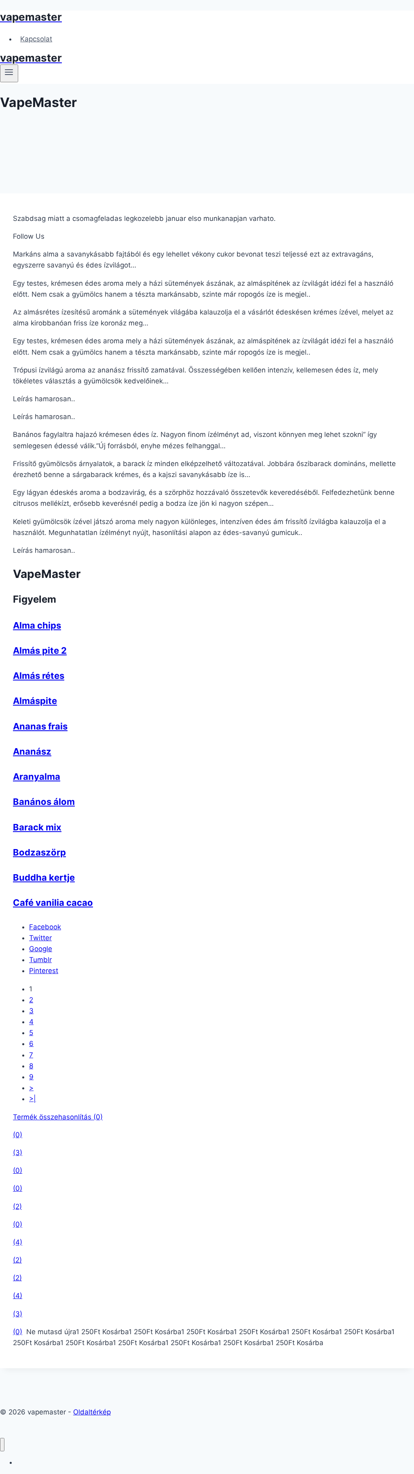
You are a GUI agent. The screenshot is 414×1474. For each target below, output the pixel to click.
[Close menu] (2, 1444)
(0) (17, 1135)
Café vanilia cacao (53, 902)
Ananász (32, 751)
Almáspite (35, 700)
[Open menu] (9, 73)
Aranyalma (36, 776)
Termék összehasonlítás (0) (58, 1117)
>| (32, 1099)
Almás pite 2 (40, 650)
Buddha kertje (44, 877)
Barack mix (37, 827)
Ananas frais (40, 726)
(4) (17, 1242)
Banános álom (44, 801)
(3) (17, 1153)
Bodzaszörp (39, 852)
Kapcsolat (36, 39)
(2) (17, 1206)
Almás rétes (38, 675)
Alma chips (37, 625)
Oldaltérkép (92, 1412)
